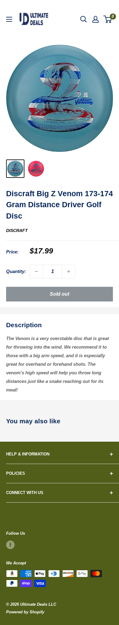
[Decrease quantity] (36, 271)
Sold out (59, 294)
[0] (108, 19)
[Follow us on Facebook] (10, 545)
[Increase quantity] (68, 271)
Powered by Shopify (25, 612)
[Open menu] (9, 19)
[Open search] (83, 19)
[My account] (95, 19)
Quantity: (16, 271)
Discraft (17, 230)
